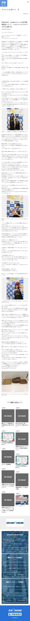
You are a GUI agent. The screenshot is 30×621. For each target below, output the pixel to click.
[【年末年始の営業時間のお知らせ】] (8, 437)
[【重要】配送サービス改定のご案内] (22, 480)
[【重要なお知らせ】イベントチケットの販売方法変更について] (22, 440)
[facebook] (6, 13)
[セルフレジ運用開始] (8, 456)
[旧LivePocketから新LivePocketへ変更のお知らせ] (22, 417)
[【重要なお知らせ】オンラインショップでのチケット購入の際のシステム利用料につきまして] (8, 502)
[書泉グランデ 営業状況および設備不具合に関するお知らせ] (8, 417)
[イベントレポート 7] (22, 500)
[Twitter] (3, 13)
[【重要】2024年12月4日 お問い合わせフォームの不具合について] (8, 478)
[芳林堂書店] (15, 614)
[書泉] (15, 609)
